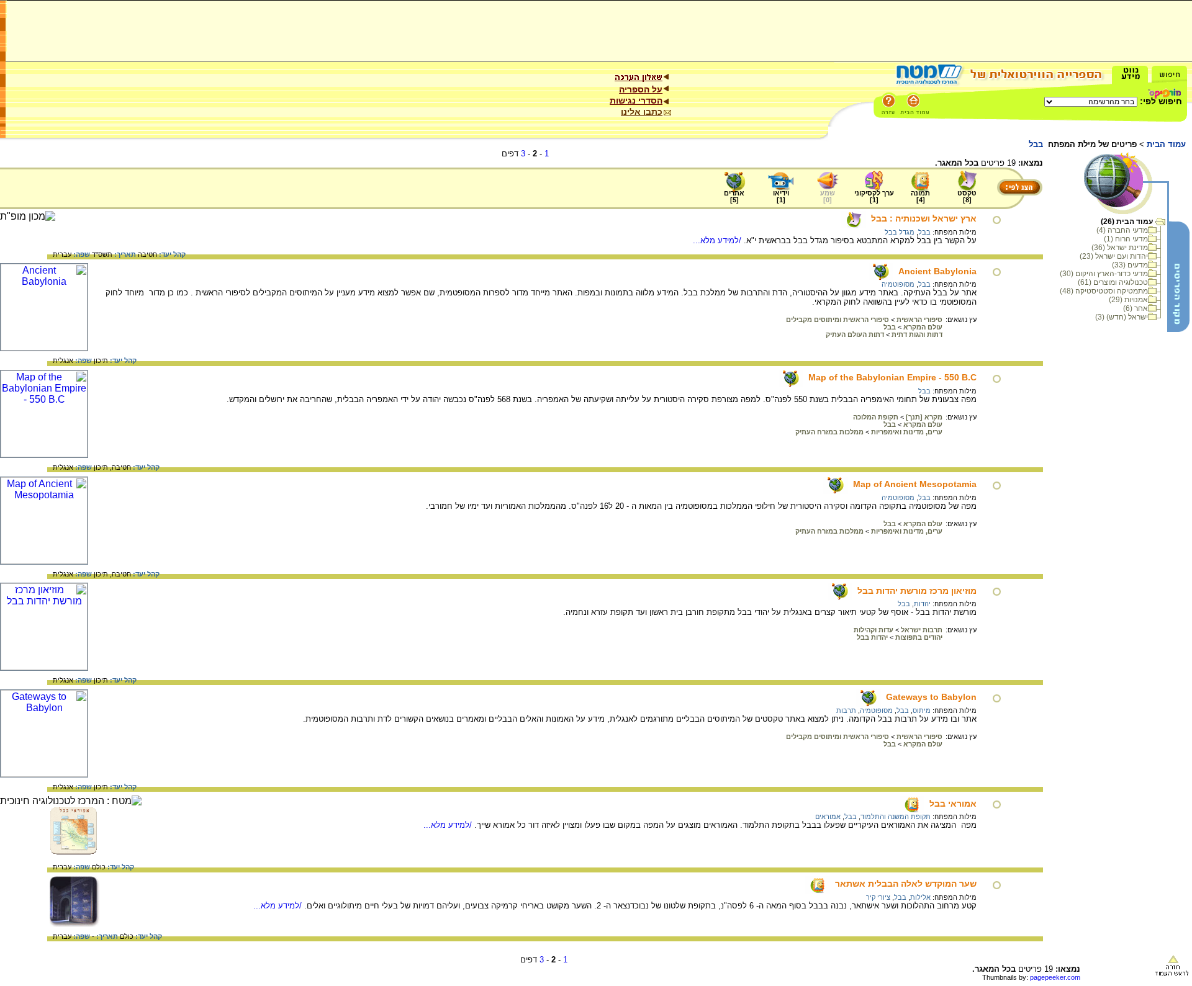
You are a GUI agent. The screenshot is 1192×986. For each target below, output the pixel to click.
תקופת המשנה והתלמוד (895, 816)
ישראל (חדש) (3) (1121, 317)
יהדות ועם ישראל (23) (1114, 256)
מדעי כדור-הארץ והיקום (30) (1104, 273)
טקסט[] (967, 196)
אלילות (920, 897)
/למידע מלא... (718, 240)
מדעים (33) (1130, 265)
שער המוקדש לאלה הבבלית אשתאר (906, 884)
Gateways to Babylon (931, 697)
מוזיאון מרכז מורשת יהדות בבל (917, 591)
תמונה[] (920, 196)
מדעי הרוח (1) (1126, 239)
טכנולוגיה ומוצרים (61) (1113, 282)
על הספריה (640, 89)
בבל (924, 232)
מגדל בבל (899, 232)
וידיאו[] (781, 196)
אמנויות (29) (1128, 299)
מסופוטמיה (898, 284)
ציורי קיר (878, 897)
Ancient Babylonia (937, 271)
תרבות (846, 710)
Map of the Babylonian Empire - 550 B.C (892, 377)
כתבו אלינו (641, 112)
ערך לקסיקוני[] (874, 196)
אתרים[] (734, 196)
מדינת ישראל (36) (1119, 247)
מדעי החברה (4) (1122, 230)
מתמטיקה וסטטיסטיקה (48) (1104, 291)
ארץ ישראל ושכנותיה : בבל (924, 218)
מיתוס (922, 710)
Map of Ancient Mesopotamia (915, 484)
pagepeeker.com (1055, 977)
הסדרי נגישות (636, 100)
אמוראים (828, 816)
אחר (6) (1135, 308)
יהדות (922, 603)
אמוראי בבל (953, 804)
